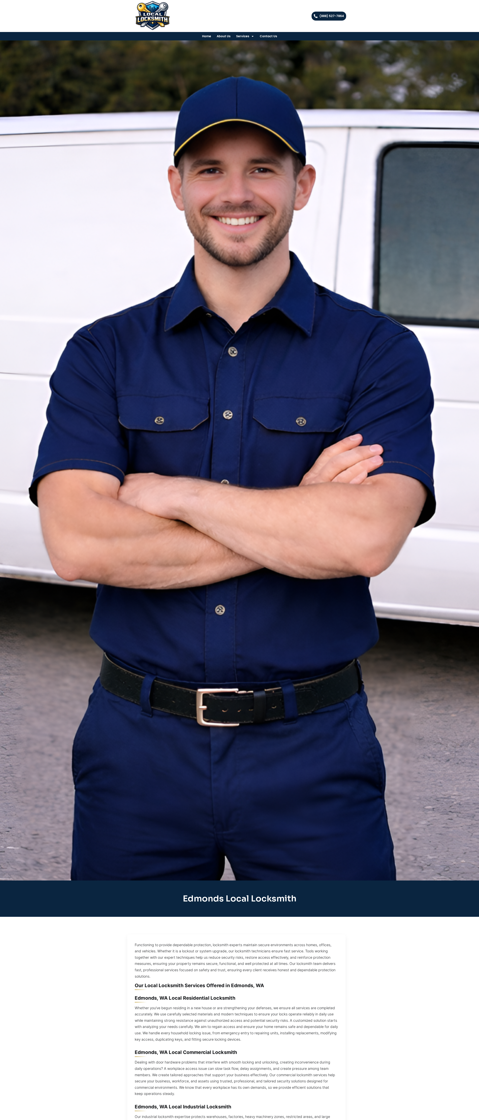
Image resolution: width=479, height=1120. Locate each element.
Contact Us (268, 36)
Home (206, 36)
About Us (224, 36)
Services (242, 36)
